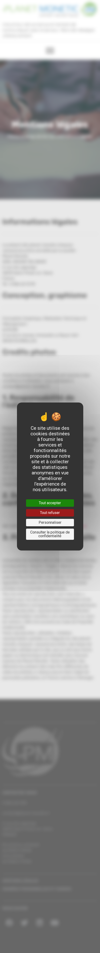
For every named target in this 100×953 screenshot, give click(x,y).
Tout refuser (50, 512)
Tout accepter (50, 503)
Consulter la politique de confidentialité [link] (50, 534)
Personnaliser (50, 522)
